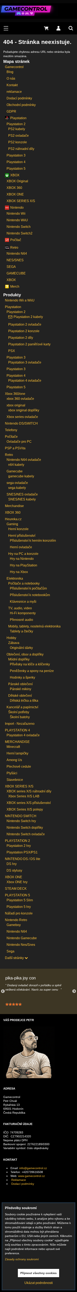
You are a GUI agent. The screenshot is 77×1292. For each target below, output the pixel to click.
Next (74, 991)
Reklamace (18, 1179)
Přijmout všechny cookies (38, 1273)
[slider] (13, 1004)
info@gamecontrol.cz (33, 1168)
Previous (3, 991)
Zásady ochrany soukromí (22, 1259)
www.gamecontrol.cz (31, 1176)
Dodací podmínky (22, 1183)
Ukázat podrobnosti (38, 1283)
